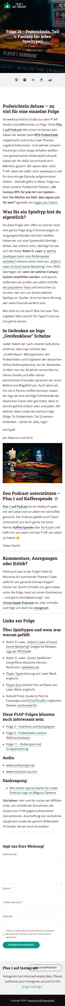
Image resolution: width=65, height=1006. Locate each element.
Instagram (41, 608)
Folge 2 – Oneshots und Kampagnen (30, 727)
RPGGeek (24, 651)
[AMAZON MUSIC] (41, 80)
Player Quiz (13, 685)
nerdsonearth (26, 705)
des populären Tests (17, 287)
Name (7, 888)
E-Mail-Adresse (13, 902)
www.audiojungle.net (20, 765)
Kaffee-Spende (23, 527)
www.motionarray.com (21, 772)
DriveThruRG (37, 701)
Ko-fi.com (47, 527)
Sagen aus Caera (45, 202)
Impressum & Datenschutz (41, 1000)
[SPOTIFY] (24, 80)
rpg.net (11, 651)
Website (7, 916)
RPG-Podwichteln (46, 135)
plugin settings (32, 987)
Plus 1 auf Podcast (15, 507)
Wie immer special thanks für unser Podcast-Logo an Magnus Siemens (34, 790)
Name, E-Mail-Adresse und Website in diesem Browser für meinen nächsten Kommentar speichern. (30, 934)
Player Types (14, 674)
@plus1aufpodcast (45, 967)
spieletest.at (30, 667)
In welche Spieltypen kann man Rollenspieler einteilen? (29, 256)
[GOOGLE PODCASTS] (33, 80)
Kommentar (10, 854)
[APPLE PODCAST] (16, 80)
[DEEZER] (49, 80)
